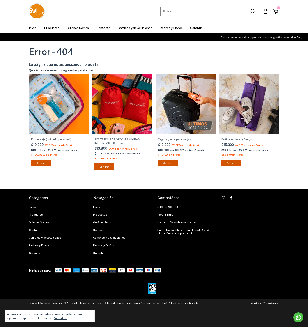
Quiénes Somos (78, 28)
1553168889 (165, 214)
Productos (51, 28)
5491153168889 (167, 207)
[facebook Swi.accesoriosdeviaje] (231, 198)
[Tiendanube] (265, 303)
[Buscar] (252, 11)
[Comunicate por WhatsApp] (298, 317)
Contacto (103, 28)
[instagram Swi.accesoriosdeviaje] (223, 198)
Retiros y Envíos (171, 28)
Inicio (33, 28)
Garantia (196, 28)
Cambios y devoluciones (135, 28)
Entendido (60, 318)
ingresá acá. (161, 303)
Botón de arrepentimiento (184, 303)
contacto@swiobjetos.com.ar (177, 222)
